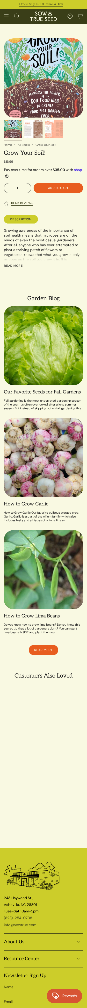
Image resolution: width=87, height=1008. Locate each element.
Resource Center (21, 959)
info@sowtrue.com (20, 925)
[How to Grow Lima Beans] (43, 569)
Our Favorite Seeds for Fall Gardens (42, 392)
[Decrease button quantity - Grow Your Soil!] (9, 188)
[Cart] (80, 16)
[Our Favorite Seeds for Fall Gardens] (43, 345)
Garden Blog (43, 298)
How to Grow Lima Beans (32, 616)
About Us (14, 942)
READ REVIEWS (22, 203)
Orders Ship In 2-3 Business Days (34, 4)
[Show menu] (6, 16)
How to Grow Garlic (26, 504)
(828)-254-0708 (18, 918)
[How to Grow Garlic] (43, 457)
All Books (24, 145)
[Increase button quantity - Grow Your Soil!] (25, 188)
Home (8, 145)
